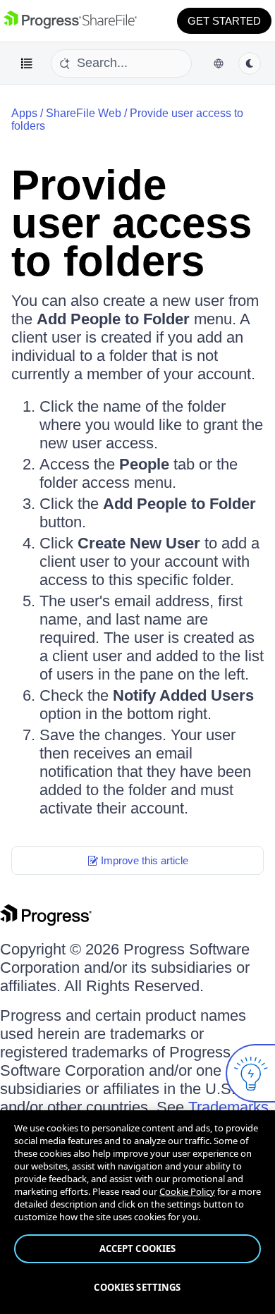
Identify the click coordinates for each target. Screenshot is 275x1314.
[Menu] (26, 63)
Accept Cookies (137, 1248)
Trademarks (228, 1107)
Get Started (224, 21)
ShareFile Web (83, 113)
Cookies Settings (137, 1287)
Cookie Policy (187, 1191)
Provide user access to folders (131, 223)
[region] (137, 1212)
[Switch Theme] (249, 63)
